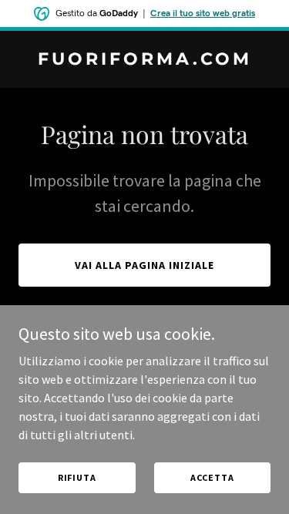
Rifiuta (77, 477)
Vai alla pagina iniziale (144, 265)
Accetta (212, 477)
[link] (144, 60)
